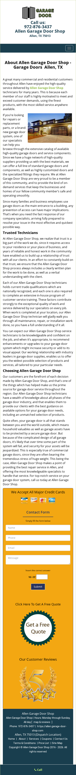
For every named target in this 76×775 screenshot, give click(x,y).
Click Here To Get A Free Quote (38, 604)
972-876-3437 (38, 26)
